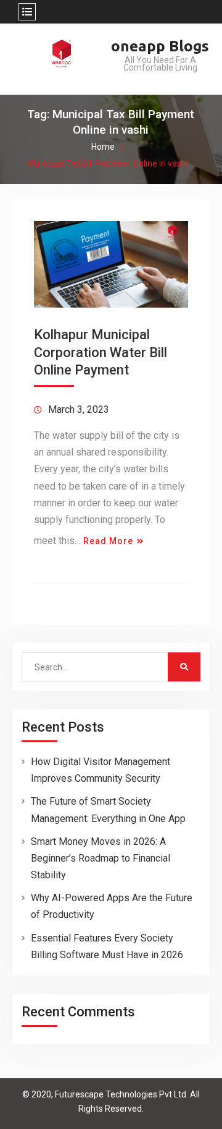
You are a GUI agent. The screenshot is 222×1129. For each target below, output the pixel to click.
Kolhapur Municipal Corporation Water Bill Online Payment (100, 352)
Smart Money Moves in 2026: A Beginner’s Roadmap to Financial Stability (100, 858)
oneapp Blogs (160, 46)
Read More (108, 541)
